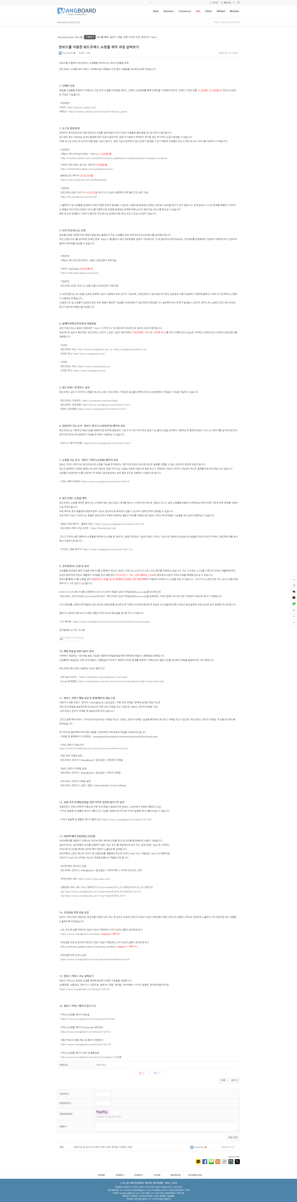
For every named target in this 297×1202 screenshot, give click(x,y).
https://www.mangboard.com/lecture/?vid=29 (84, 989)
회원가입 (227, 2)
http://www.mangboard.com (93, 349)
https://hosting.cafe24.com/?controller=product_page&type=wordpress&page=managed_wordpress (113, 158)
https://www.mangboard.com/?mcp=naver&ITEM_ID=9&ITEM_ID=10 (102, 891)
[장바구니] (294, 585)
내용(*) (63, 1126)
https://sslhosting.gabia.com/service (79, 273)
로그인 (215, 2)
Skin (198, 11)
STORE (157, 1175)
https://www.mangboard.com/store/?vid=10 (106, 481)
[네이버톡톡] (294, 604)
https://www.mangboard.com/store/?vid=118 (107, 549)
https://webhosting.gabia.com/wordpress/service (86, 169)
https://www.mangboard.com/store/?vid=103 (119, 524)
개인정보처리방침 (146, 1196)
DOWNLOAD (195, 1175)
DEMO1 (120, 1175)
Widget (221, 11)
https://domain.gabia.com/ (81, 107)
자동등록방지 (65, 1114)
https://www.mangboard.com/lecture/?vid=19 (85, 1044)
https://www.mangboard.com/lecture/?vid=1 (106, 404)
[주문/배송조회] (294, 592)
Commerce (184, 11)
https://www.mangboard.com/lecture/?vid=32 (85, 1031)
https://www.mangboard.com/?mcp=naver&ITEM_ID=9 (95, 895)
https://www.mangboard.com (94, 366)
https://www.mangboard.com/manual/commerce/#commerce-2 (93, 748)
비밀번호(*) (65, 1103)
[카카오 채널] (294, 598)
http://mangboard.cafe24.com (130, 349)
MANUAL (176, 1175)
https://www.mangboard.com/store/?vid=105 (126, 819)
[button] (60, 53)
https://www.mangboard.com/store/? (80, 934)
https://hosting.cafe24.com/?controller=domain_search (97, 111)
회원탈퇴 (171, 1196)
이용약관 (134, 1196)
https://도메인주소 (103, 328)
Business (169, 11)
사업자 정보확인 (160, 1196)
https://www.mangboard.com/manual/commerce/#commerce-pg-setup (111, 621)
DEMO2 (138, 1175)
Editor (208, 11)
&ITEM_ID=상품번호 (142, 887)
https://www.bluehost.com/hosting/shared (83, 180)
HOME (101, 1175)
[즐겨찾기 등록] (294, 610)
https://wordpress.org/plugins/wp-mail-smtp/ (103, 677)
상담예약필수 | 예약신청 (174, 1193)
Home (216, 22)
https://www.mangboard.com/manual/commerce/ (87, 1019)
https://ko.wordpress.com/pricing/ (78, 197)
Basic (156, 11)
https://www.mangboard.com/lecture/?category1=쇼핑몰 (91, 1057)
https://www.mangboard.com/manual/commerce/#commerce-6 (95, 959)
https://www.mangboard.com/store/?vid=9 (107, 443)
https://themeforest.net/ (103, 528)
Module (234, 11)
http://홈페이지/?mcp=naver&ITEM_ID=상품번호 (106, 887)
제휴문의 (126, 1196)
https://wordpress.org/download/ (100, 400)
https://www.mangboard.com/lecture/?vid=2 (102, 409)
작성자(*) (64, 1093)
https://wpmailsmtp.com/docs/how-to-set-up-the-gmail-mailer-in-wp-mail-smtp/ (121, 681)
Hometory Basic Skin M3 (76, 37)
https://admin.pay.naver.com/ (94, 879)
